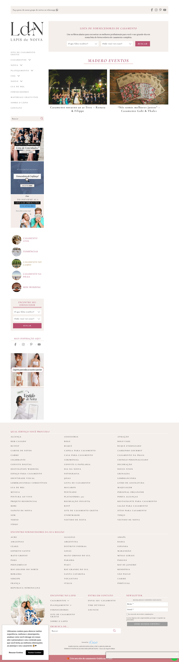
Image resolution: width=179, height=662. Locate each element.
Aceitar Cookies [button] (34, 653)
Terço (121, 515)
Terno (15, 520)
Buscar (27, 325)
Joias (67, 478)
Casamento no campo (32, 263)
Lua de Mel (18, 86)
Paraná (122, 560)
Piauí (67, 565)
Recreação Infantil (77, 501)
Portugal (124, 583)
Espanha (123, 546)
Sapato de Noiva (21, 510)
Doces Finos (125, 469)
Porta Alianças (128, 497)
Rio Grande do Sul (76, 569)
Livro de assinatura (131, 483)
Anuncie (93, 610)
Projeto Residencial (24, 501)
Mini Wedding (32, 287)
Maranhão (124, 551)
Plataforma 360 (74, 497)
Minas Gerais (126, 555)
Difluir (113, 648)
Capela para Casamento (80, 450)
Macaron (70, 487)
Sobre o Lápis (19, 102)
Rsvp (67, 506)
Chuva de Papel (104, 648)
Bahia (121, 542)
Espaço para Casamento (26, 474)
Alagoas (69, 537)
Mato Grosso (19, 555)
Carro (15, 455)
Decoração (125, 464)
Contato (16, 108)
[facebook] (151, 10)
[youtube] (164, 10)
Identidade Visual (23, 478)
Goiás (68, 551)
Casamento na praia (32, 275)
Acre (14, 537)
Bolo (67, 441)
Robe (14, 506)
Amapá (122, 537)
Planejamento (20, 70)
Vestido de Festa (75, 520)
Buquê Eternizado (129, 446)
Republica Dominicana (25, 588)
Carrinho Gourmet (130, 450)
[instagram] (156, 10)
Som (13, 515)
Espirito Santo (20, 551)
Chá (13, 76)
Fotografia (72, 474)
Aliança (16, 437)
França (15, 583)
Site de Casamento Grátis (81, 510)
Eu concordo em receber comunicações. (140, 614)
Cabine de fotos (21, 450)
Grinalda (124, 474)
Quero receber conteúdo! (147, 624)
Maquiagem (125, 487)
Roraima (16, 574)
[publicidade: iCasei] (27, 211)
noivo (14, 81)
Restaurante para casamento (137, 501)
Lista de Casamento (77, 483)
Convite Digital (21, 464)
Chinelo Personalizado (133, 460)
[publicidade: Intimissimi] (27, 369)
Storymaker (72, 515)
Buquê (68, 446)
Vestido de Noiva (129, 520)
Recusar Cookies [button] (16, 653)
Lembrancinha (127, 478)
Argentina (71, 542)
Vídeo (14, 524)
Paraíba (69, 560)
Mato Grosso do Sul (77, 555)
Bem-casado (18, 441)
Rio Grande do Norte (24, 569)
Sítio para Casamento (132, 510)
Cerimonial (71, 460)
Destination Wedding (25, 469)
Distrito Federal (75, 546)
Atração (123, 437)
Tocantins (71, 579)
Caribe (122, 579)
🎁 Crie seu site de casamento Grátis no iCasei (89, 658)
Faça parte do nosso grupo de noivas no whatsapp (34, 10)
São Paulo (124, 574)
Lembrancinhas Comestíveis (29, 483)
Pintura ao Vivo (21, 497)
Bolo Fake (124, 441)
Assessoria (71, 437)
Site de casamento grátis (62, 615)
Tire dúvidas (96, 605)
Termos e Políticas (71, 648)
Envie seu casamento (102, 600)
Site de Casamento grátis (23, 53)
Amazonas (17, 542)
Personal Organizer (131, 492)
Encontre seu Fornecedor (27, 303)
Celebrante (18, 460)
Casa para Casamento (78, 455)
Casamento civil (30, 239)
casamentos (19, 60)
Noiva (14, 65)
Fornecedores (20, 92)
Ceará (15, 546)
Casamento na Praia (131, 455)
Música (15, 492)
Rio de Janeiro (127, 565)
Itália (68, 583)
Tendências (30, 251)
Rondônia (124, 569)
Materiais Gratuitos (24, 97)
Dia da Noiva (72, 469)
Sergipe (15, 579)
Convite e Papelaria (77, 464)
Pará (14, 560)
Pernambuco (19, 565)
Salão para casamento (133, 506)
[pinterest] (160, 10)
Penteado (70, 492)
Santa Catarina (74, 574)
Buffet (15, 446)
